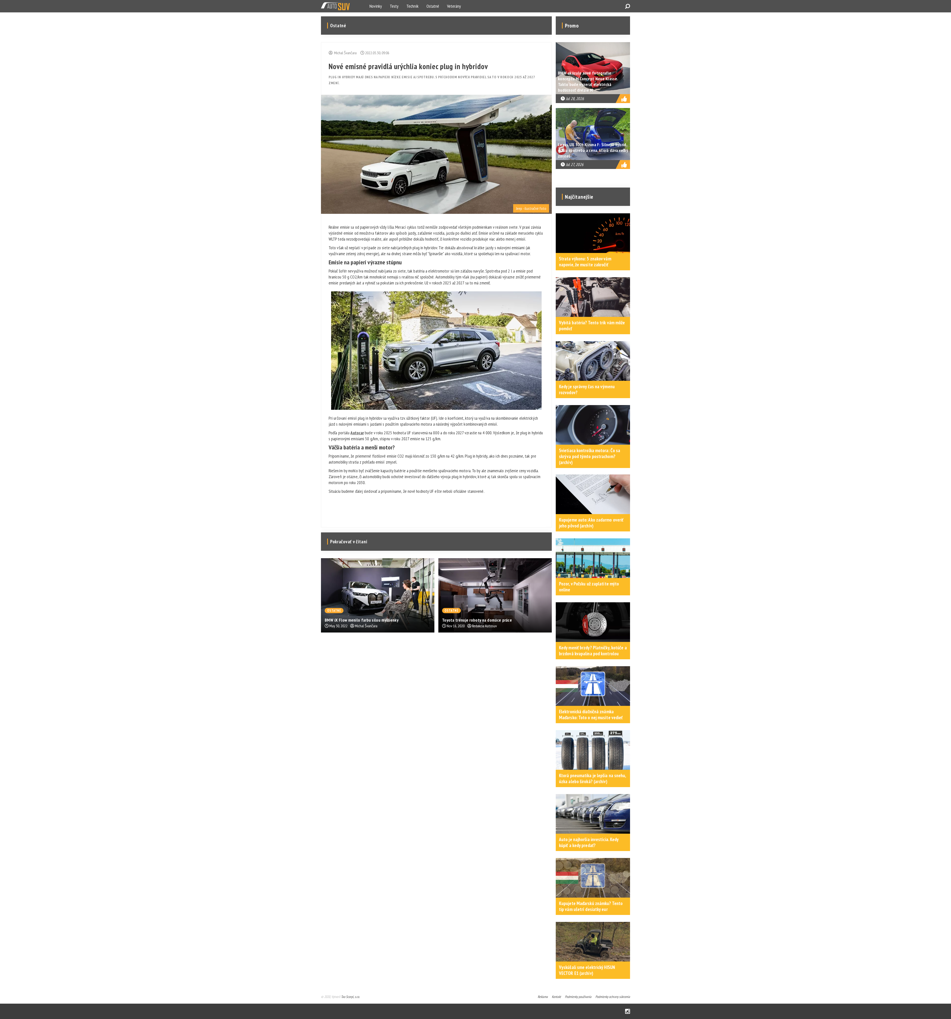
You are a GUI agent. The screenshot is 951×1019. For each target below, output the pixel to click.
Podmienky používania (578, 996)
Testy (394, 6)
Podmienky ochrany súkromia (612, 996)
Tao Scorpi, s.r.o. (350, 996)
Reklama (543, 996)
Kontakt (556, 996)
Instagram (627, 1011)
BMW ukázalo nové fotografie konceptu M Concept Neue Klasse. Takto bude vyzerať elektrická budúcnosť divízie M (588, 81)
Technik (412, 6)
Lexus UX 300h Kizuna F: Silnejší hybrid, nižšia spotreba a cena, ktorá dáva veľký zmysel (593, 150)
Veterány (454, 6)
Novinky (376, 6)
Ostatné (432, 6)
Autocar (357, 433)
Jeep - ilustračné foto (531, 208)
